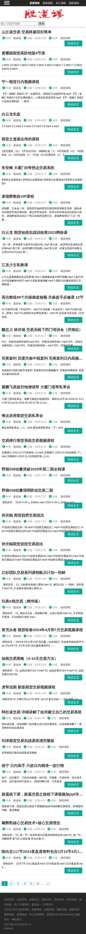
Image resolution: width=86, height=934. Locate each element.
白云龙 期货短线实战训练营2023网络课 (34, 232)
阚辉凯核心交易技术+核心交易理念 (31, 823)
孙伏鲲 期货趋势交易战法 (23, 515)
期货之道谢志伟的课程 (20, 139)
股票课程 (35, 3)
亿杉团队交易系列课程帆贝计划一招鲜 (34, 572)
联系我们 (48, 904)
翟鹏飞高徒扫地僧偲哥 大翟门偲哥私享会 (36, 387)
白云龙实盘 (11, 114)
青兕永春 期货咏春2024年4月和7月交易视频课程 (42, 630)
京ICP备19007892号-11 (17, 924)
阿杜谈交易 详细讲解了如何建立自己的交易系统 (42, 712)
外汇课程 (61, 3)
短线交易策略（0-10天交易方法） (30, 658)
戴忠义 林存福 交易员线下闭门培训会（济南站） (42, 330)
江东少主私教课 (15, 265)
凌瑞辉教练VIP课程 (18, 196)
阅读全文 (73, 43)
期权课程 (74, 3)
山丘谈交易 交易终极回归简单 (27, 32)
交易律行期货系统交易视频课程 (28, 440)
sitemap (8, 928)
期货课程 (48, 3)
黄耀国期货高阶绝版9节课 (23, 53)
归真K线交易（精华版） (22, 601)
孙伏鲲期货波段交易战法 (22, 544)
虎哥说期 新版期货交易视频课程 (28, 687)
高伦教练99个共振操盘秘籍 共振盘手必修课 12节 (42, 297)
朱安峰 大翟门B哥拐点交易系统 (28, 168)
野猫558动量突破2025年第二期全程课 (33, 469)
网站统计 (17, 919)
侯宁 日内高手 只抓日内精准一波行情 (33, 766)
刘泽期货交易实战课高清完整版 (28, 741)
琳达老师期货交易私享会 (22, 416)
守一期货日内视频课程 (20, 82)
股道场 (17, 38)
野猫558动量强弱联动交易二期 (27, 490)
